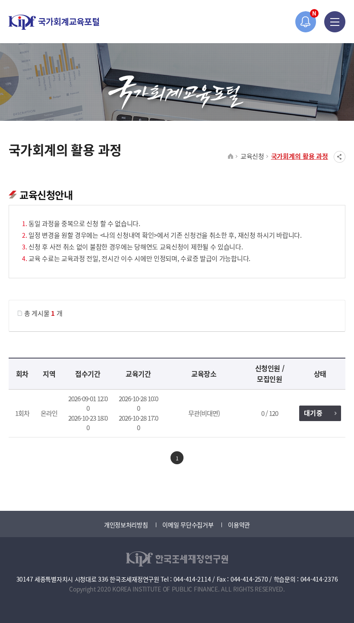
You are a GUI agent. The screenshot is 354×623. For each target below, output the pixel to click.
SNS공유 (339, 157)
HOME (231, 156)
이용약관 (239, 524)
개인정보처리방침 (126, 524)
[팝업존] (305, 21)
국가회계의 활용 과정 (299, 155)
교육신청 (252, 155)
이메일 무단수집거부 (187, 524)
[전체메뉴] (334, 21)
